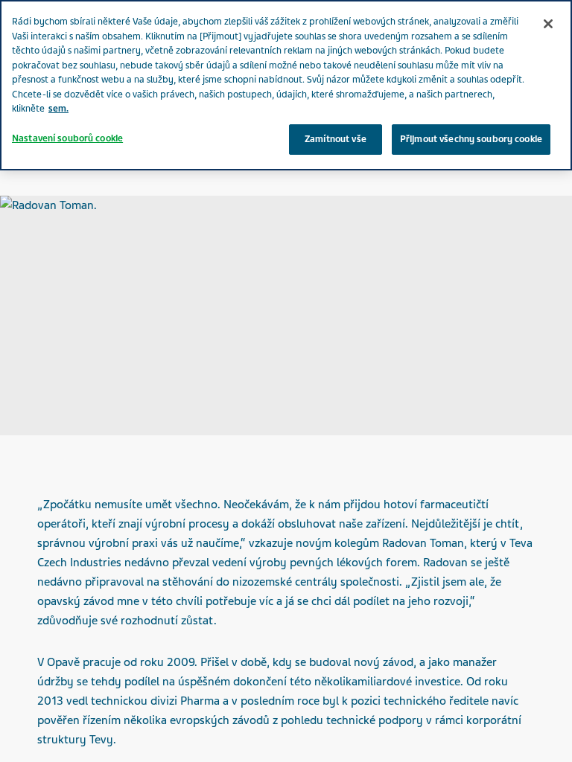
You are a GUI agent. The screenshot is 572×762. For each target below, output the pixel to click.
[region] (286, 85)
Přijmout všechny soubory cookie (471, 139)
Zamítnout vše (335, 139)
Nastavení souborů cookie (67, 138)
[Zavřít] (548, 23)
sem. (58, 109)
